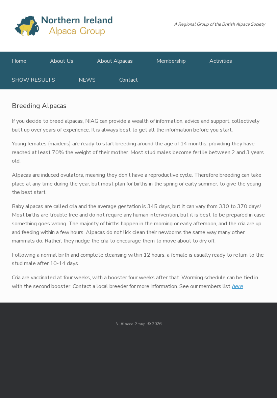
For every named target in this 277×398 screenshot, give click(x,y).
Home (19, 61)
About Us (61, 61)
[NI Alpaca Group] (62, 25)
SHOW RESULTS (33, 80)
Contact (128, 80)
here (237, 286)
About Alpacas (115, 61)
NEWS (87, 80)
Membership (171, 61)
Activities (220, 61)
